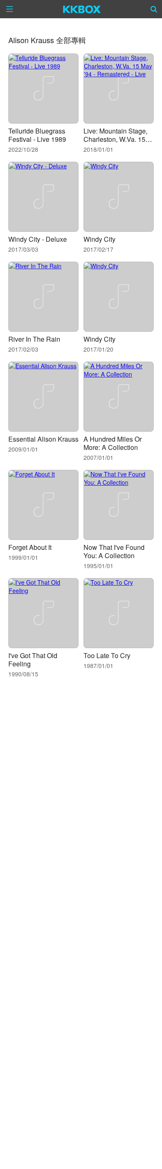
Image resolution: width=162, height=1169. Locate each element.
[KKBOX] (82, 9)
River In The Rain (34, 339)
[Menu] (10, 9)
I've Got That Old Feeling (32, 659)
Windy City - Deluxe (37, 239)
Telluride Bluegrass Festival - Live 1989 (37, 135)
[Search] (154, 9)
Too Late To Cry (106, 655)
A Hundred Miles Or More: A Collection (112, 443)
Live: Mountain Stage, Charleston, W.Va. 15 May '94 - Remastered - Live (117, 143)
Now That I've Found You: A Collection (114, 551)
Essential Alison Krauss (43, 439)
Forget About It (30, 547)
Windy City (99, 239)
